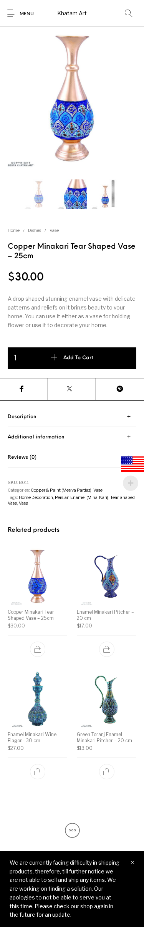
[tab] (72, 417)
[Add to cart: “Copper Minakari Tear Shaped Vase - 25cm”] (37, 649)
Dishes (34, 230)
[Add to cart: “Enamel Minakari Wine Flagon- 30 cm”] (37, 771)
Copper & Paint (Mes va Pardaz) (61, 490)
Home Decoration (36, 497)
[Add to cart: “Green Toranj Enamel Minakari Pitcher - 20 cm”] (106, 771)
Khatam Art (72, 13)
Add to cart (78, 358)
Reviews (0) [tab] (22, 457)
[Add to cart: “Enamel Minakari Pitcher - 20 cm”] (106, 649)
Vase (54, 230)
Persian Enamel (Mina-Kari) (81, 497)
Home (14, 230)
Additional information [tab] (36, 437)
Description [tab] (22, 416)
